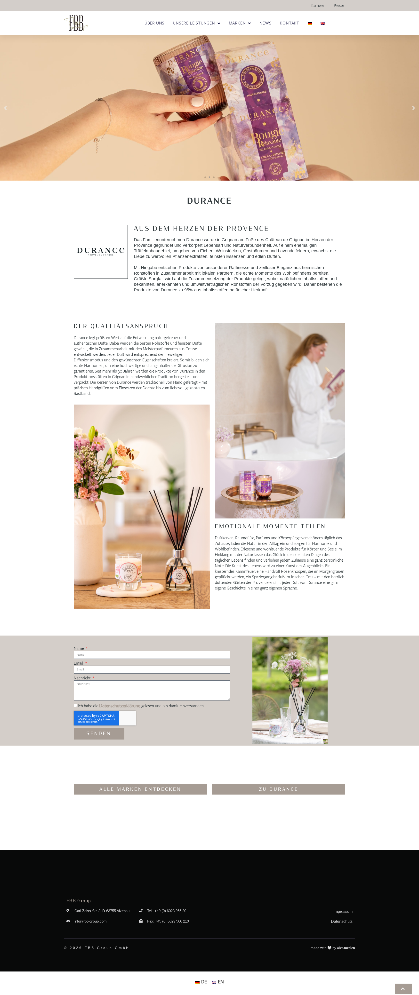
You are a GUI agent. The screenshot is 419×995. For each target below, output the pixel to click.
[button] (5, 108)
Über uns (154, 23)
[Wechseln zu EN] (322, 23)
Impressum (343, 911)
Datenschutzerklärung (119, 706)
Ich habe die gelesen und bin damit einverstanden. (141, 706)
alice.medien (346, 948)
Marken (237, 23)
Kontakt (289, 23)
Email (79, 663)
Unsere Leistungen (194, 23)
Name (79, 648)
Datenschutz (342, 921)
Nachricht (83, 678)
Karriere (317, 5)
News (265, 23)
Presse (339, 5)
